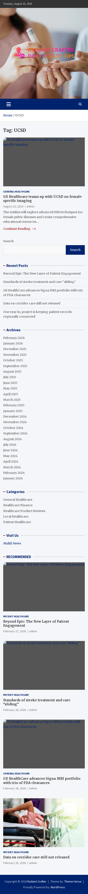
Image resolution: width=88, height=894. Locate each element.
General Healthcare (16, 191)
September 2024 (15, 433)
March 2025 (12, 400)
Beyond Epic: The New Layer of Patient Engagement (42, 273)
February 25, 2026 (14, 863)
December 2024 (15, 416)
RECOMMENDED (18, 556)
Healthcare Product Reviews (24, 511)
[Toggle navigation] (8, 104)
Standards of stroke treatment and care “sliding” (39, 282)
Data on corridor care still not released (31, 303)
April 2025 (10, 394)
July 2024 (9, 445)
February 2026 (14, 338)
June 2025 (10, 383)
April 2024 (10, 461)
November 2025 (15, 355)
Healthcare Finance (17, 505)
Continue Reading (17, 229)
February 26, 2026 (14, 710)
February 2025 (14, 405)
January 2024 (13, 478)
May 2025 (10, 388)
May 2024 (10, 456)
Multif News (12, 543)
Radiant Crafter (36, 881)
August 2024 (12, 439)
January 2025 (13, 411)
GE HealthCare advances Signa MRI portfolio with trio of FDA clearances (42, 781)
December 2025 (14, 349)
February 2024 (14, 473)
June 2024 (10, 450)
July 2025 (9, 377)
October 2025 (13, 360)
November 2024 (15, 422)
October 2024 (13, 428)
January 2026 (13, 343)
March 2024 (12, 467)
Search (8, 241)
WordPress (58, 887)
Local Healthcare (15, 516)
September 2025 (15, 366)
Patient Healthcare (17, 522)
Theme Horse (72, 881)
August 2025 (12, 371)
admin (30, 206)
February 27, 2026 (14, 631)
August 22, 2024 (13, 206)
